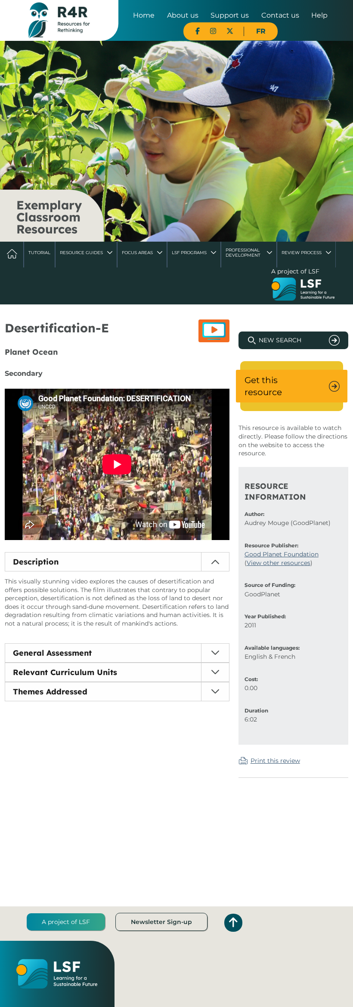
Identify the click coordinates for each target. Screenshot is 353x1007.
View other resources (278, 563)
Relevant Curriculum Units (65, 672)
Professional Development (243, 252)
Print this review (275, 760)
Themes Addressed (50, 692)
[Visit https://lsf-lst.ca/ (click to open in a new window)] (303, 290)
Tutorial (39, 252)
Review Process (302, 252)
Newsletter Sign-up (161, 922)
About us (182, 15)
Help (319, 15)
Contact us (280, 15)
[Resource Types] (213, 330)
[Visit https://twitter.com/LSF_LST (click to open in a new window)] (230, 31)
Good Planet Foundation (282, 554)
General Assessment (52, 653)
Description (36, 562)
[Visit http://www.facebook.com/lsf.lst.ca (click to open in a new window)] (197, 31)
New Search (280, 340)
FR (261, 31)
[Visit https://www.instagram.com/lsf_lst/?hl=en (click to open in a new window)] (213, 31)
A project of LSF (66, 922)
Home (144, 15)
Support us (230, 15)
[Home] (59, 20)
